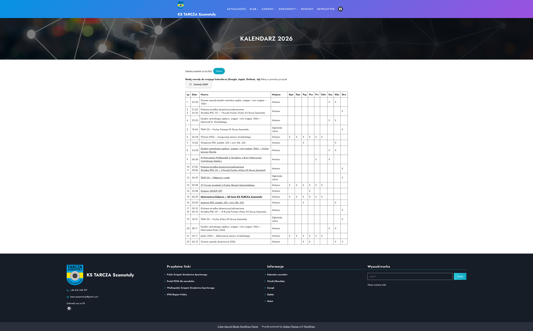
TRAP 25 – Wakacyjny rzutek (215, 177)
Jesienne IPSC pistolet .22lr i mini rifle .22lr (222, 202)
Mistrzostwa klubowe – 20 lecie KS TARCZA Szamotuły (231, 196)
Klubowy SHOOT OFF (211, 191)
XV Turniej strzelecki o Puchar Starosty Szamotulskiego (228, 185)
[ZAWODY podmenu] (274, 9)
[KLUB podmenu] (257, 9)
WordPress (309, 326)
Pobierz (219, 71)
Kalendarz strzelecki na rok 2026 (198, 71)
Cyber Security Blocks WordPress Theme (238, 326)
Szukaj (460, 276)
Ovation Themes (291, 326)
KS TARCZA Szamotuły (197, 14)
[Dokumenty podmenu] (297, 9)
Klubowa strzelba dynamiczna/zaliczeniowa (222, 166)
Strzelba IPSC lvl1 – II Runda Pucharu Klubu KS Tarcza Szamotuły (233, 170)
